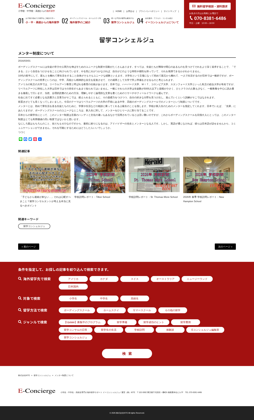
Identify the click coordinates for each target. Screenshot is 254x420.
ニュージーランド (197, 278)
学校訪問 (139, 329)
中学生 (104, 298)
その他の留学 (172, 310)
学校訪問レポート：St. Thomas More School (153, 197)
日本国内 (73, 286)
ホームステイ (111, 310)
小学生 (73, 298)
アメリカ (73, 278)
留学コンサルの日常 (75, 329)
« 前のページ (29, 246)
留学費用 (185, 322)
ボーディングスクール (77, 310)
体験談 (170, 329)
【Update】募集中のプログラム (82, 322)
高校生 (135, 298)
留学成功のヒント (153, 322)
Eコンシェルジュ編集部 (205, 329)
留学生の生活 (108, 329)
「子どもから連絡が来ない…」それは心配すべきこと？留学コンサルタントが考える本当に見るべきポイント (45, 201)
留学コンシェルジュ (34, 226)
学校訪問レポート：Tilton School (92, 197)
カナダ (104, 278)
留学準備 (122, 322)
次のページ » (225, 246)
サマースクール (142, 310)
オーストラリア (165, 278)
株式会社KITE (24, 375)
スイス (135, 278)
